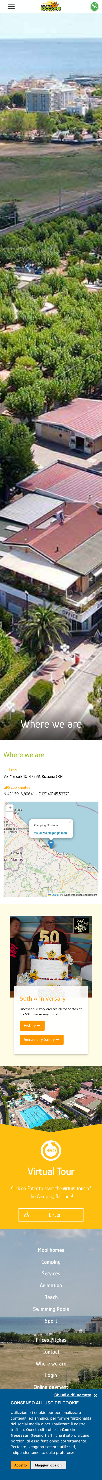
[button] (11, 6)
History (30, 1025)
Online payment (51, 1387)
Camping (51, 1262)
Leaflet (55, 894)
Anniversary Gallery (40, 1039)
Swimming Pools (51, 1309)
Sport (51, 1321)
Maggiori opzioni (49, 1465)
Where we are (51, 1364)
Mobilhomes (51, 1250)
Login (51, 1375)
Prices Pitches (51, 1340)
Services (51, 1273)
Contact (51, 1352)
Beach (51, 1297)
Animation (51, 1285)
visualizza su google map (50, 833)
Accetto (20, 1465)
